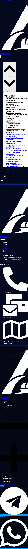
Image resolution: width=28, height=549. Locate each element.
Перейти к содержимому (6, 0)
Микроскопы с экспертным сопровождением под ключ (15, 130)
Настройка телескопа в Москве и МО (14, 121)
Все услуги (10, 97)
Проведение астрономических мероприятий (17, 99)
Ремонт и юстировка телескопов (13, 117)
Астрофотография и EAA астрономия (14, 103)
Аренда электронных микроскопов (13, 106)
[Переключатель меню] (0, 56)
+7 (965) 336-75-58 (8, 484)
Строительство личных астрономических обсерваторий (14, 125)
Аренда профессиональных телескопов (15, 110)
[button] (2, 179)
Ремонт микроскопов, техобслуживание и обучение (16, 114)
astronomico (5, 53)
